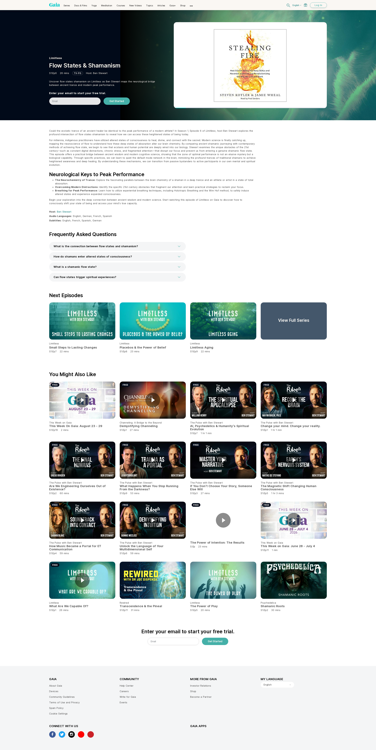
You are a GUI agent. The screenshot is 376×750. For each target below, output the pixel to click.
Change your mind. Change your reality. (291, 426)
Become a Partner (201, 696)
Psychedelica (268, 602)
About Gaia (55, 685)
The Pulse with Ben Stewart (206, 422)
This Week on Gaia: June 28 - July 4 (288, 546)
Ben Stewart (100, 73)
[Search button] (288, 5)
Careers (124, 691)
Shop (193, 691)
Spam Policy (56, 708)
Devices (53, 691)
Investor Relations (200, 685)
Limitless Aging (201, 347)
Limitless (55, 58)
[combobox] (277, 685)
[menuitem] (67, 4)
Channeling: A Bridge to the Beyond (141, 422)
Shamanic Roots (273, 606)
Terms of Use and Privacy (64, 702)
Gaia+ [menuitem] (172, 5)
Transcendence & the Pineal (141, 606)
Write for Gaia (128, 696)
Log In (318, 5)
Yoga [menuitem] (94, 5)
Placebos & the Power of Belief (143, 347)
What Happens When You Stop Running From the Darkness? (149, 487)
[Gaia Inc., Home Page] (54, 5)
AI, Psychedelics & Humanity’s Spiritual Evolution (219, 427)
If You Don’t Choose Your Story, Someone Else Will (221, 487)
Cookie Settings (58, 713)
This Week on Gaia (60, 422)
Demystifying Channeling (139, 426)
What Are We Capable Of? (68, 606)
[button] (117, 246)
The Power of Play (204, 606)
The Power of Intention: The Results (217, 542)
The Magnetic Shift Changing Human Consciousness (289, 487)
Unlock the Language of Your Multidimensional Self (142, 547)
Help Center (127, 685)
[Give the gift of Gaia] (305, 5)
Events (123, 702)
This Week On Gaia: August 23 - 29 (75, 426)
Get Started (116, 101)
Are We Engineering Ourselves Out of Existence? (77, 487)
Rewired (124, 602)
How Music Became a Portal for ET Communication (75, 547)
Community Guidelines (62, 696)
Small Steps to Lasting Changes (73, 347)
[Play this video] (82, 400)
